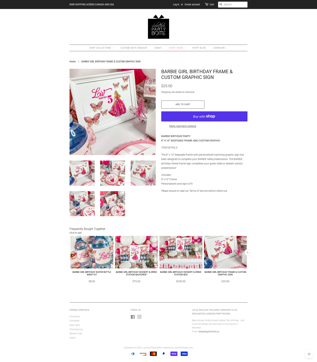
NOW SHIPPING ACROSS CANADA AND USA (92, 4)
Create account (192, 4)
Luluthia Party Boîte (152, 347)
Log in (176, 4)
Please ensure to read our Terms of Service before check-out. (194, 190)
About (158, 48)
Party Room (176, 48)
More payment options (182, 126)
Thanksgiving (76, 329)
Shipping (165, 92)
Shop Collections (101, 48)
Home (73, 61)
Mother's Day (76, 333)
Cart (212, 4)
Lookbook (219, 48)
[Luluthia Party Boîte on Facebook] (133, 317)
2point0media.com (183, 347)
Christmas (75, 316)
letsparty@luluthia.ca (208, 331)
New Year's (75, 325)
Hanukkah (74, 320)
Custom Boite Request (134, 48)
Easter (73, 337)
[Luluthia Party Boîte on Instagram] (139, 317)
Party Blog (199, 48)
